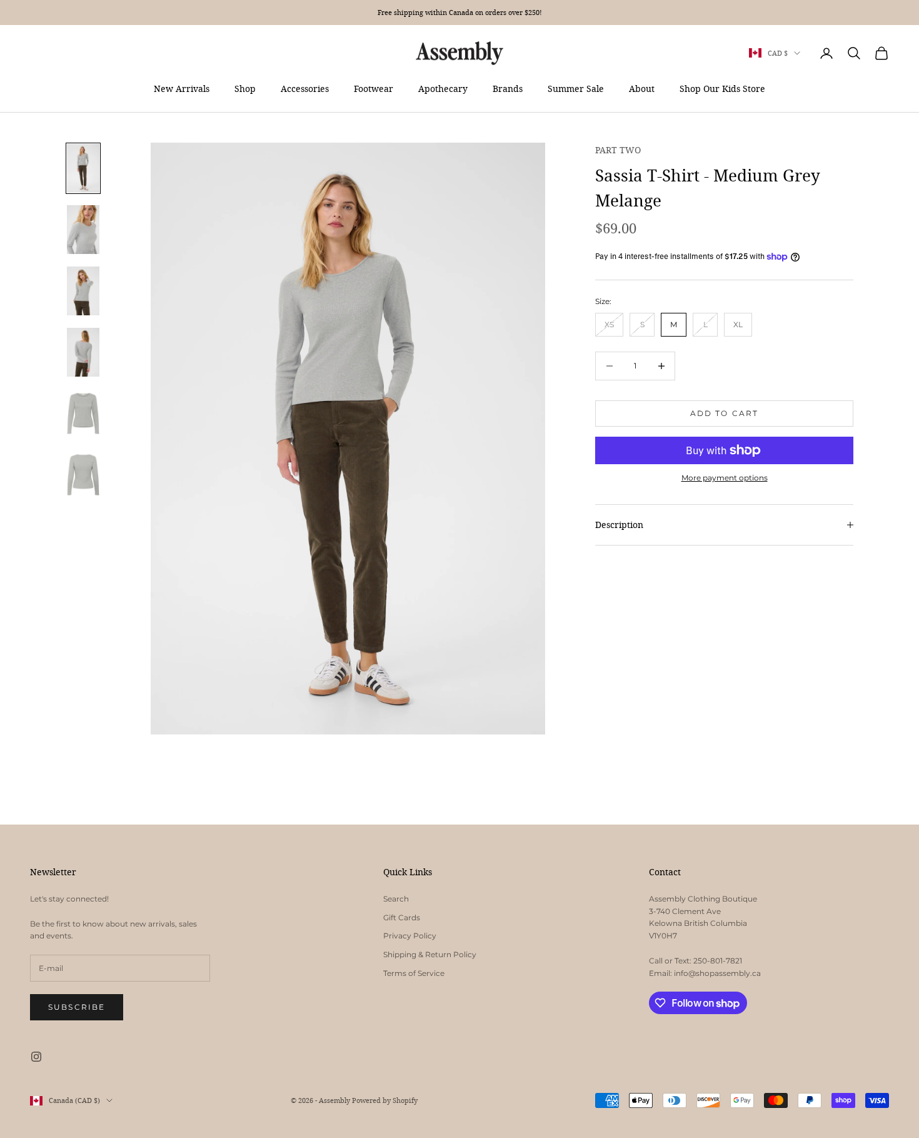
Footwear (373, 88)
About (642, 88)
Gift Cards (401, 917)
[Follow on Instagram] (36, 1056)
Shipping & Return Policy (429, 954)
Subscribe (76, 1007)
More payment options (724, 477)
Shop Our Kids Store (722, 88)
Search (396, 898)
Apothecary (443, 88)
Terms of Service (413, 973)
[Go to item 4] (83, 352)
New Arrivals (181, 88)
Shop (245, 88)
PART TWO (618, 150)
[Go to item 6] (83, 474)
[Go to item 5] (83, 413)
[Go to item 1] (83, 168)
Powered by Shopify (385, 1100)
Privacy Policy (409, 935)
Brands (508, 88)
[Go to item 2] (83, 229)
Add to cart (724, 413)
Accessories (305, 88)
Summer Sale (576, 88)
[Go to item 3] (83, 291)
